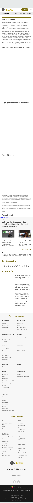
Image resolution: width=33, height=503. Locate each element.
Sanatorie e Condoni (7, 447)
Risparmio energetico (8, 383)
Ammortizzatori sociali (6, 450)
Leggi (18, 325)
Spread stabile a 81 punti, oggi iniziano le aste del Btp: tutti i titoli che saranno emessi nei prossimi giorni (23, 286)
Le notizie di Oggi (22, 455)
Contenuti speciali (9, 473)
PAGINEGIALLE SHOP (22, 488)
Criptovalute (5, 396)
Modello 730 (21, 448)
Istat (19, 434)
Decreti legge (5, 421)
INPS (3, 426)
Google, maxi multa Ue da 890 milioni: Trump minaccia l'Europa (22, 303)
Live (3, 219)
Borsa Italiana (5, 13)
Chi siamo (7, 493)
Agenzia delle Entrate (7, 436)
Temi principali (22, 453)
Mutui (4, 406)
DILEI (18, 490)
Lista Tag (20, 457)
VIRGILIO (8, 488)
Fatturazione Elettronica (5, 403)
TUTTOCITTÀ (13, 490)
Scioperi (4, 341)
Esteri (19, 364)
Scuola (4, 431)
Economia (5, 320)
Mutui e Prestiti (21, 350)
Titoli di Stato (21, 13)
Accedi (25, 9)
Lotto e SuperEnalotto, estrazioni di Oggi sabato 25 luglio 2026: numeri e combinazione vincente (22, 295)
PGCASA (29, 488)
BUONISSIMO (14, 491)
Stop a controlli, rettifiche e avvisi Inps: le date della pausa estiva (22, 277)
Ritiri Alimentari (6, 339)
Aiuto (22, 495)
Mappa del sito (25, 473)
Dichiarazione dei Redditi (7, 399)
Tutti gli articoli (26, 249)
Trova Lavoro (5, 348)
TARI (19, 450)
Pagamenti (5, 429)
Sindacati (20, 423)
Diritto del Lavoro (7, 353)
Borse (9, 9)
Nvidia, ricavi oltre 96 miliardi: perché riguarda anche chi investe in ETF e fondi (8, 243)
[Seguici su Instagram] (18, 481)
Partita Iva (5, 408)
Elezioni (4, 367)
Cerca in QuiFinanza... (15, 469)
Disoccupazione (6, 357)
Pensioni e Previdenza (8, 410)
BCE (19, 427)
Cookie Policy (25, 493)
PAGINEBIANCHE (6, 490)
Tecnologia (21, 371)
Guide (4, 392)
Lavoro (4, 346)
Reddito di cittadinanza (5, 433)
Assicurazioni (5, 394)
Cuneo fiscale (21, 444)
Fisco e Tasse (21, 320)
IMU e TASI (21, 431)
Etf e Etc (29, 13)
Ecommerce (5, 439)
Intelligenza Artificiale (23, 376)
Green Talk (5, 378)
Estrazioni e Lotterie (7, 337)
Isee (19, 442)
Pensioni (20, 334)
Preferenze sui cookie (14, 495)
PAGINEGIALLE (13, 488)
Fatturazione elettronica (21, 439)
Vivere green (5, 387)
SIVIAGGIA (22, 490)
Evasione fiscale (21, 327)
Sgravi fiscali (5, 441)
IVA (3, 453)
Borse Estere (13, 13)
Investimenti (5, 325)
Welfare (4, 443)
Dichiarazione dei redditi (7, 423)
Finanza (4, 239)
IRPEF (19, 421)
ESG (3, 376)
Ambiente (5, 374)
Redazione (20, 392)
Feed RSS (14, 475)
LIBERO (3, 488)
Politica (5, 364)
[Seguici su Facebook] (14, 481)
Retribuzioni (5, 355)
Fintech (19, 374)
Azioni (18, 16)
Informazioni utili (8, 334)
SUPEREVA (19, 491)
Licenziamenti (6, 455)
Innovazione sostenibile (8, 380)
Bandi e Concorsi (6, 351)
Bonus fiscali (20, 323)
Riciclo (4, 385)
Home (3, 16)
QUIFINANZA (27, 490)
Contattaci (17, 473)
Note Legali (13, 493)
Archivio (19, 475)
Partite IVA (5, 359)
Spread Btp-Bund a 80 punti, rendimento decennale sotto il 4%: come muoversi (25, 243)
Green (4, 371)
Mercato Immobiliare (21, 347)
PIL (19, 436)
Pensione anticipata (22, 337)
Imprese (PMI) (6, 327)
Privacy (18, 493)
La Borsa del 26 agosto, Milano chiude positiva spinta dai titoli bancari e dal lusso (15, 224)
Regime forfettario (22, 329)
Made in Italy (5, 445)
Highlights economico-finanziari (13, 47)
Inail (19, 446)
